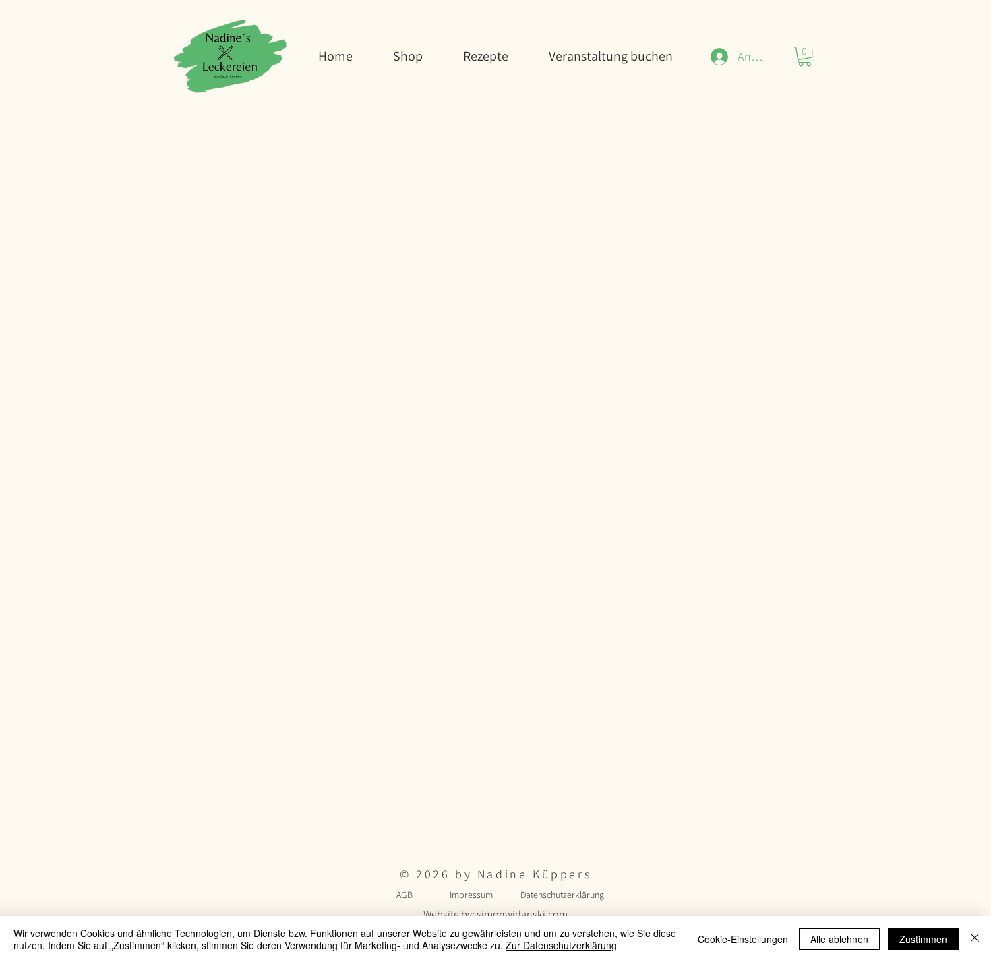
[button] (804, 56)
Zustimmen (923, 939)
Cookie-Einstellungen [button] (743, 939)
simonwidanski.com (522, 914)
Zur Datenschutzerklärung (561, 945)
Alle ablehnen (839, 939)
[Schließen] (975, 939)
